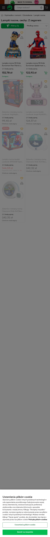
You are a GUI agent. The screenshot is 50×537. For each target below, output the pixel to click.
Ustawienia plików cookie (25, 525)
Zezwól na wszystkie (25, 532)
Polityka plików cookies (37, 519)
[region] (25, 513)
